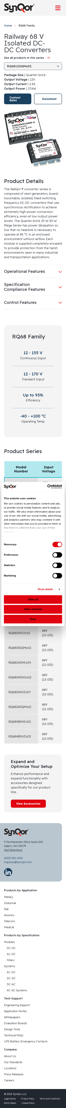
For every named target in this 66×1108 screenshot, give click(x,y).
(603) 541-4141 (13, 858)
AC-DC (11, 954)
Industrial (10, 903)
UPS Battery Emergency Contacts (26, 1041)
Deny (33, 619)
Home (8, 25)
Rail (6, 909)
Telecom (9, 921)
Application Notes (15, 1011)
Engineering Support (17, 1005)
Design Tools (12, 1029)
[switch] (57, 555)
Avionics (9, 915)
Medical (9, 927)
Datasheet (49, 99)
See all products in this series (24, 57)
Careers (9, 1080)
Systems (9, 966)
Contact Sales (14, 99)
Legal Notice (10, 1098)
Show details (45, 589)
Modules (9, 942)
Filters (11, 960)
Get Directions (13, 850)
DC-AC (11, 984)
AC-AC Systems (17, 990)
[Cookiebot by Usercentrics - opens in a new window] (47, 486)
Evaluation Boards (15, 1023)
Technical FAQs (13, 1035)
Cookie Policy (28, 1103)
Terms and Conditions (50, 1098)
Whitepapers (12, 1017)
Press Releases (14, 1074)
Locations (10, 1068)
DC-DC (11, 948)
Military (8, 897)
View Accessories (28, 803)
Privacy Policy (27, 1098)
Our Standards (13, 1062)
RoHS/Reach (10, 1103)
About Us (10, 1056)
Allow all (33, 599)
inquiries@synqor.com (18, 862)
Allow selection (33, 609)
